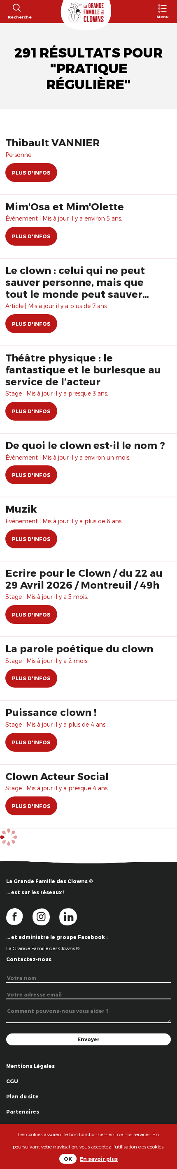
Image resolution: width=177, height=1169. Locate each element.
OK (68, 1159)
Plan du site (22, 1096)
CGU (12, 1081)
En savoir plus (99, 1159)
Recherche (16, 16)
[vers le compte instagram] (46, 916)
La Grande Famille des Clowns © (42, 948)
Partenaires (22, 1111)
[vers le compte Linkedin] (72, 916)
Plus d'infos (31, 172)
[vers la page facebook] (19, 916)
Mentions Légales (30, 1066)
